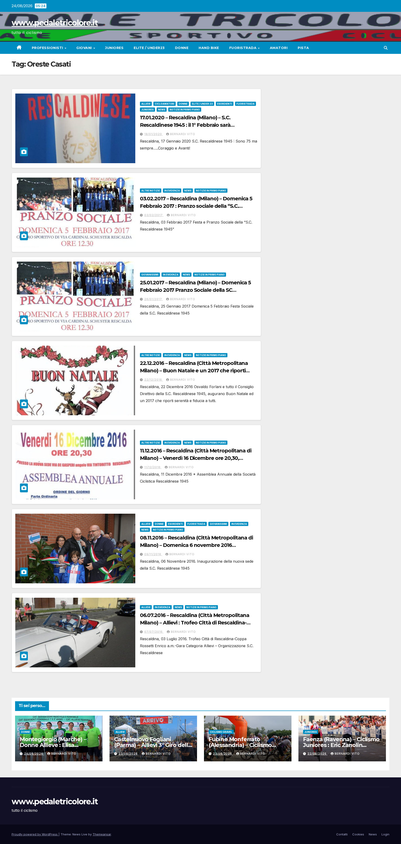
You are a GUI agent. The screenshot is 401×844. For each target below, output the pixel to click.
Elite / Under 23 (202, 103)
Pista (303, 48)
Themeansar (102, 834)
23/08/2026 (129, 753)
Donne (182, 48)
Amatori (279, 48)
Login (385, 834)
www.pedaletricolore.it (55, 23)
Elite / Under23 (149, 48)
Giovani (84, 48)
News (161, 109)
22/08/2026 (317, 753)
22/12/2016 (153, 379)
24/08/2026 (34, 753)
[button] (386, 47)
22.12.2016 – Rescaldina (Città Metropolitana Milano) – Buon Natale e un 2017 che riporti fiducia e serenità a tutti (194, 370)
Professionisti (48, 48)
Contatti (342, 834)
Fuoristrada (243, 48)
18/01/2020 (153, 134)
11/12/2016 (153, 467)
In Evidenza (172, 190)
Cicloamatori (164, 103)
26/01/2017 (153, 299)
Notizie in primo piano (185, 109)
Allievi (145, 103)
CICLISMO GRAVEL (221, 731)
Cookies (358, 834)
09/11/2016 (153, 554)
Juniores (114, 48)
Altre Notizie (150, 190)
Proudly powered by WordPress (35, 834)
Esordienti (224, 103)
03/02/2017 (154, 215)
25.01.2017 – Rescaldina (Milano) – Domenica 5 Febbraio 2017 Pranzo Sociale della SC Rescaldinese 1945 (195, 290)
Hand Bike (209, 48)
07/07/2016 (154, 631)
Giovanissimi (149, 274)
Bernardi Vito (182, 134)
